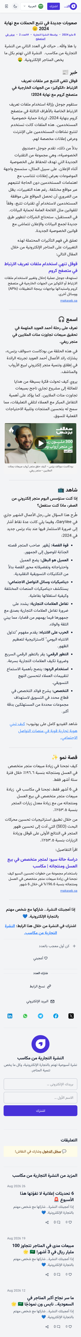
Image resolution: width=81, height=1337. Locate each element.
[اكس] (71, 1016)
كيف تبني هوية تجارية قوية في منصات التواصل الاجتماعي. (43, 730)
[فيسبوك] (56, 1016)
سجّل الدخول (51, 1151)
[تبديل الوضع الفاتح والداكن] (15, 6)
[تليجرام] (40, 1016)
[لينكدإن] (10, 1016)
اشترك (54, 6)
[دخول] (6, 6)
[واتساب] (25, 1016)
